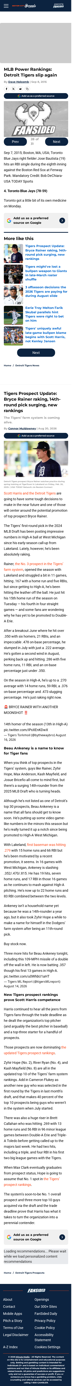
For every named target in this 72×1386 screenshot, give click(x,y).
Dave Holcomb (18, 82)
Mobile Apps (12, 1314)
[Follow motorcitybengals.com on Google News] (62, 220)
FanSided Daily (46, 1314)
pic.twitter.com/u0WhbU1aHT (27, 976)
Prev (15, 142)
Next (56, 142)
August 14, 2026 (15, 986)
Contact (9, 1307)
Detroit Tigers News (27, 365)
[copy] (27, 89)
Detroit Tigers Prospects (29, 1272)
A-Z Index (10, 1347)
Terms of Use (13, 1328)
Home (7, 365)
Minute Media (23, 1357)
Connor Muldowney (22, 428)
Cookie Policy (45, 1328)
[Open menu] (6, 5)
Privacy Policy (45, 1321)
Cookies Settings (47, 1347)
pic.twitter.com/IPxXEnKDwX (26, 730)
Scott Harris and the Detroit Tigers (30, 493)
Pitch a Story (12, 1321)
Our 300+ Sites (46, 1307)
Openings (42, 1299)
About (7, 1299)
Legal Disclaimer (15, 1335)
